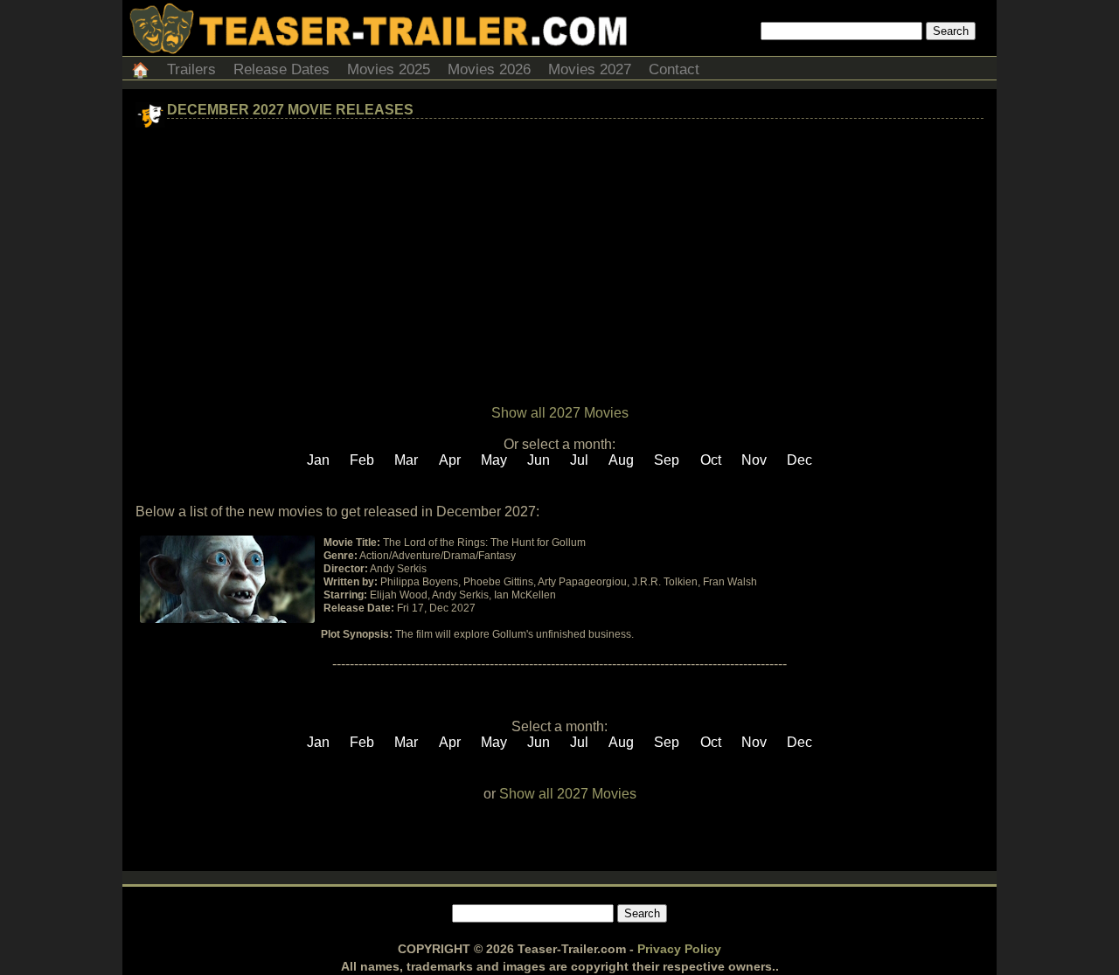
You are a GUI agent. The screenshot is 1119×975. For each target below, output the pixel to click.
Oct (710, 460)
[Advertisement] (559, 258)
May (494, 460)
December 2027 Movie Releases (290, 109)
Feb (362, 460)
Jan (318, 460)
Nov (754, 460)
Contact (674, 69)
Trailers (191, 69)
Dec (799, 460)
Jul (579, 460)
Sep (666, 460)
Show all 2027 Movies (560, 412)
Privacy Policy (679, 949)
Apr (450, 460)
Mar (406, 460)
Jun (538, 460)
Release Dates (281, 69)
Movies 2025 (388, 69)
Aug (621, 460)
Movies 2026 (489, 69)
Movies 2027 (589, 69)
